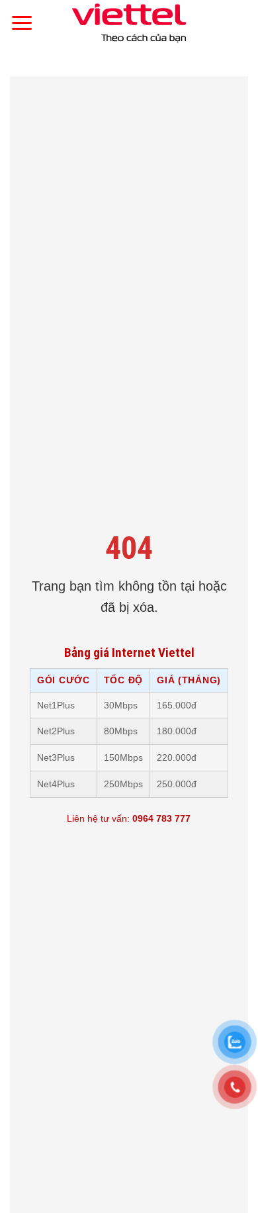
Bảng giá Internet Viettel (129, 652)
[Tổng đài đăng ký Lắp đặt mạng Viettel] (129, 23)
